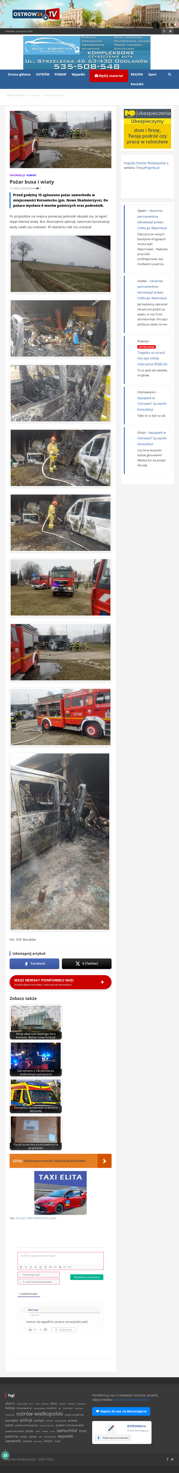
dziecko (62, 1403)
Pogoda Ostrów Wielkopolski (145, 163)
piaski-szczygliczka (74, 1414)
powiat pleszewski (14, 1431)
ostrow (31, 188)
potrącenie (60, 1420)
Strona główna (19, 74)
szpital (33, 1436)
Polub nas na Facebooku (115, 1437)
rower (45, 1431)
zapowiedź (13, 1441)
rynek (52, 1431)
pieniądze (11, 1420)
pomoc (49, 1420)
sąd (40, 1436)
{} (64, 1267)
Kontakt (137, 84)
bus (18, 1218)
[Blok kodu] (55, 1267)
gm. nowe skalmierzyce (35, 1218)
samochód (67, 1430)
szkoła (23, 1436)
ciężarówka (22, 1403)
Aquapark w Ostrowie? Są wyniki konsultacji (152, 403)
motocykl (68, 1408)
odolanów (10, 1414)
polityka (39, 1420)
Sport (152, 74)
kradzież (52, 1408)
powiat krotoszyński (26, 1425)
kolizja (10, 1408)
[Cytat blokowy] (50, 1267)
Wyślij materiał (110, 76)
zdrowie (27, 1441)
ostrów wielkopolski (39, 1413)
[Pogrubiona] (21, 1267)
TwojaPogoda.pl (148, 167)
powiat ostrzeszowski (70, 1425)
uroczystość (50, 1436)
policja (26, 1420)
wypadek (65, 1436)
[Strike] (35, 1267)
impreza (71, 1403)
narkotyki (78, 1408)
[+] (69, 1267)
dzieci (54, 1403)
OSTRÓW (42, 74)
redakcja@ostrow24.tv (133, 1399)
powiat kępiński (47, 1425)
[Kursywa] (25, 1267)
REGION (137, 74)
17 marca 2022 (18, 188)
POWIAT (60, 74)
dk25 (37, 1403)
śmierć (48, 1441)
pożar (53, 1218)
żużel (58, 1441)
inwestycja (81, 1404)
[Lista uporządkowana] (40, 1267)
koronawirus (24, 1408)
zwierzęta (38, 1441)
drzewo (45, 1403)
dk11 (31, 1403)
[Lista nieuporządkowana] (45, 1267)
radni (37, 1431)
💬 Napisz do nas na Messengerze (121, 1411)
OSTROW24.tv (136, 1426)
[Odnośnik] (60, 1267)
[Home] (15, 95)
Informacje (17, 175)
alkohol (10, 1403)
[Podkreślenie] (30, 1267)
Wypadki (78, 74)
